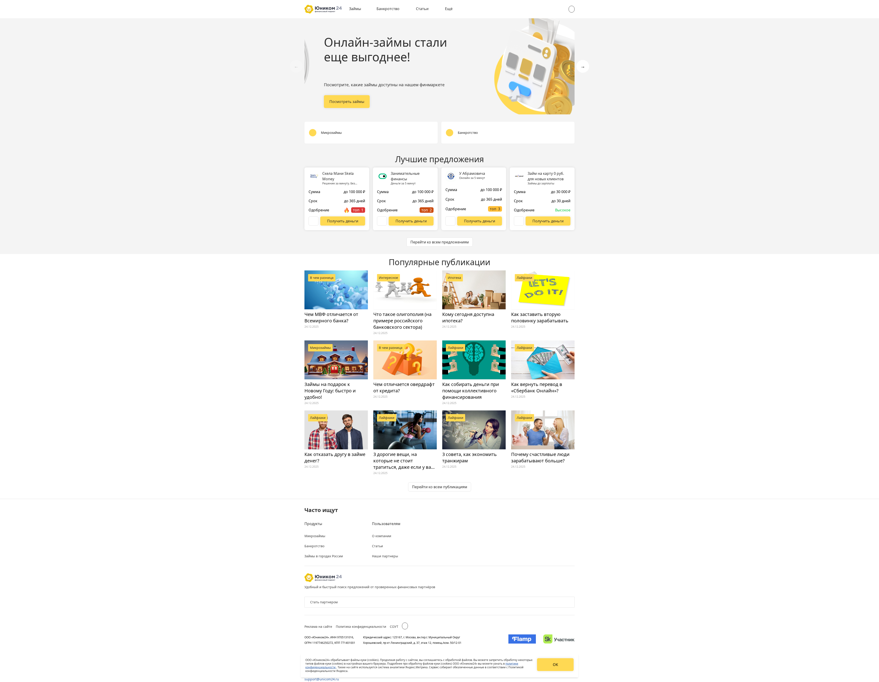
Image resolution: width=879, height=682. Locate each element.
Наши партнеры (385, 556)
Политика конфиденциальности (361, 626)
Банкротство (388, 8)
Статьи (422, 8)
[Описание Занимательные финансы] (382, 221)
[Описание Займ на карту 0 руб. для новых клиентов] (519, 221)
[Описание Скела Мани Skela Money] (313, 221)
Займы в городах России (323, 556)
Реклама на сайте (318, 626)
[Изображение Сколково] (559, 639)
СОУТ (394, 626)
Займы (355, 8)
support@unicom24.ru (321, 679)
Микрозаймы (314, 536)
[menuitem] (358, 9)
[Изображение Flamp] (522, 639)
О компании (381, 536)
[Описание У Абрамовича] (450, 221)
